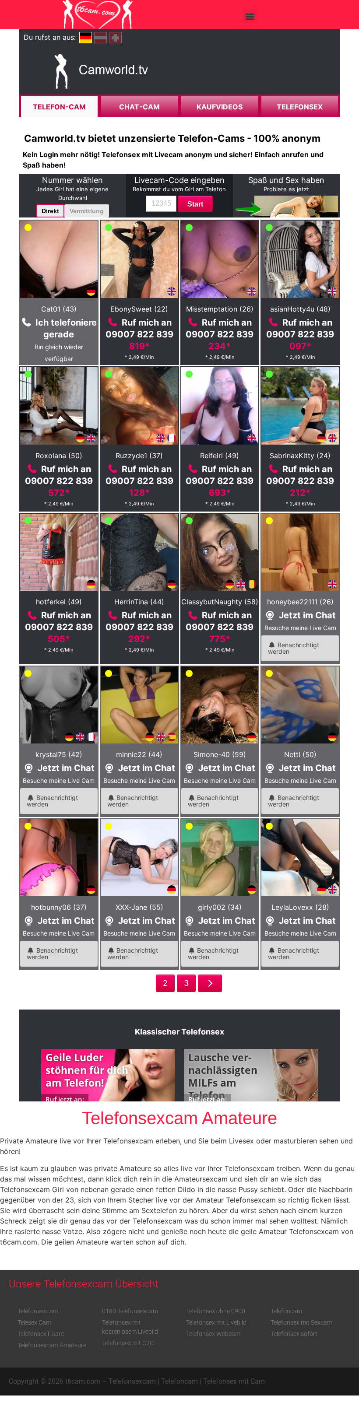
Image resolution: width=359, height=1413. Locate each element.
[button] (250, 16)
